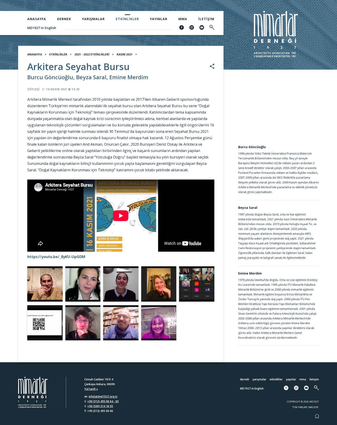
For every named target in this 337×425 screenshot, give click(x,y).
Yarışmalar (93, 19)
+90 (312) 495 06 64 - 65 (103, 401)
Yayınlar (158, 19)
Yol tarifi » (91, 389)
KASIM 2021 (125, 54)
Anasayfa (36, 19)
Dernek (64, 19)
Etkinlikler (127, 19)
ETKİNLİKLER (58, 54)
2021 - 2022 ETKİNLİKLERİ (92, 54)
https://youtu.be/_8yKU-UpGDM (56, 256)
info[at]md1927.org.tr (103, 396)
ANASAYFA (34, 54)
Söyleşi (33, 89)
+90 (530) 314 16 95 (100, 406)
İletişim (206, 19)
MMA (182, 19)
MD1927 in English (41, 28)
